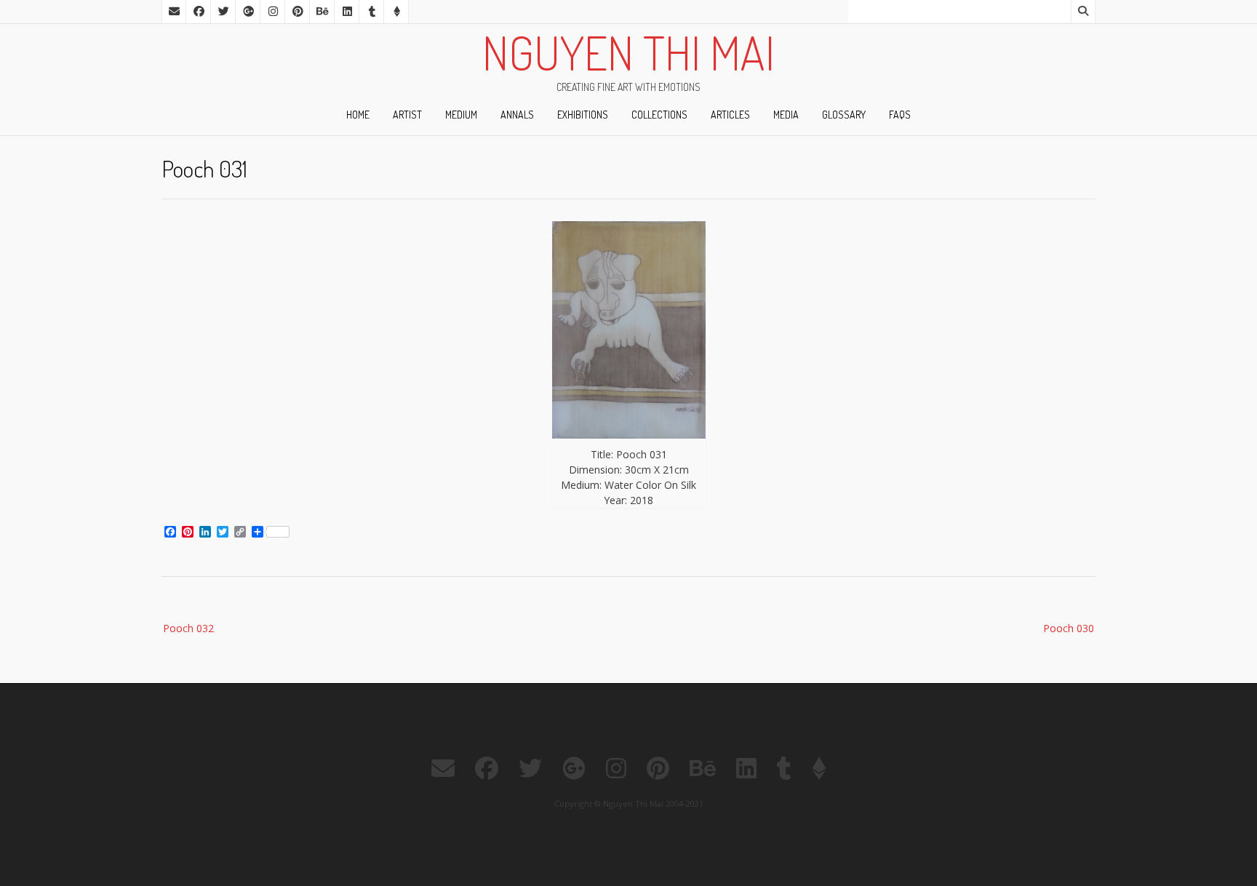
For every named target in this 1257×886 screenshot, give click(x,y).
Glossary (844, 114)
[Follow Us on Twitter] (223, 11)
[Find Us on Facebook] (198, 11)
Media (786, 114)
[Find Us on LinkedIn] (347, 11)
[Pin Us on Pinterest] (297, 11)
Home (358, 114)
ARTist (407, 114)
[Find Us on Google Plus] (248, 11)
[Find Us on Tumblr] (371, 11)
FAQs (900, 114)
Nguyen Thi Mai (628, 52)
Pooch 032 (188, 628)
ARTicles (730, 114)
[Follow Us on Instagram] (272, 11)
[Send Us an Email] (173, 11)
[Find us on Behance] (322, 11)
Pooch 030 (1068, 628)
